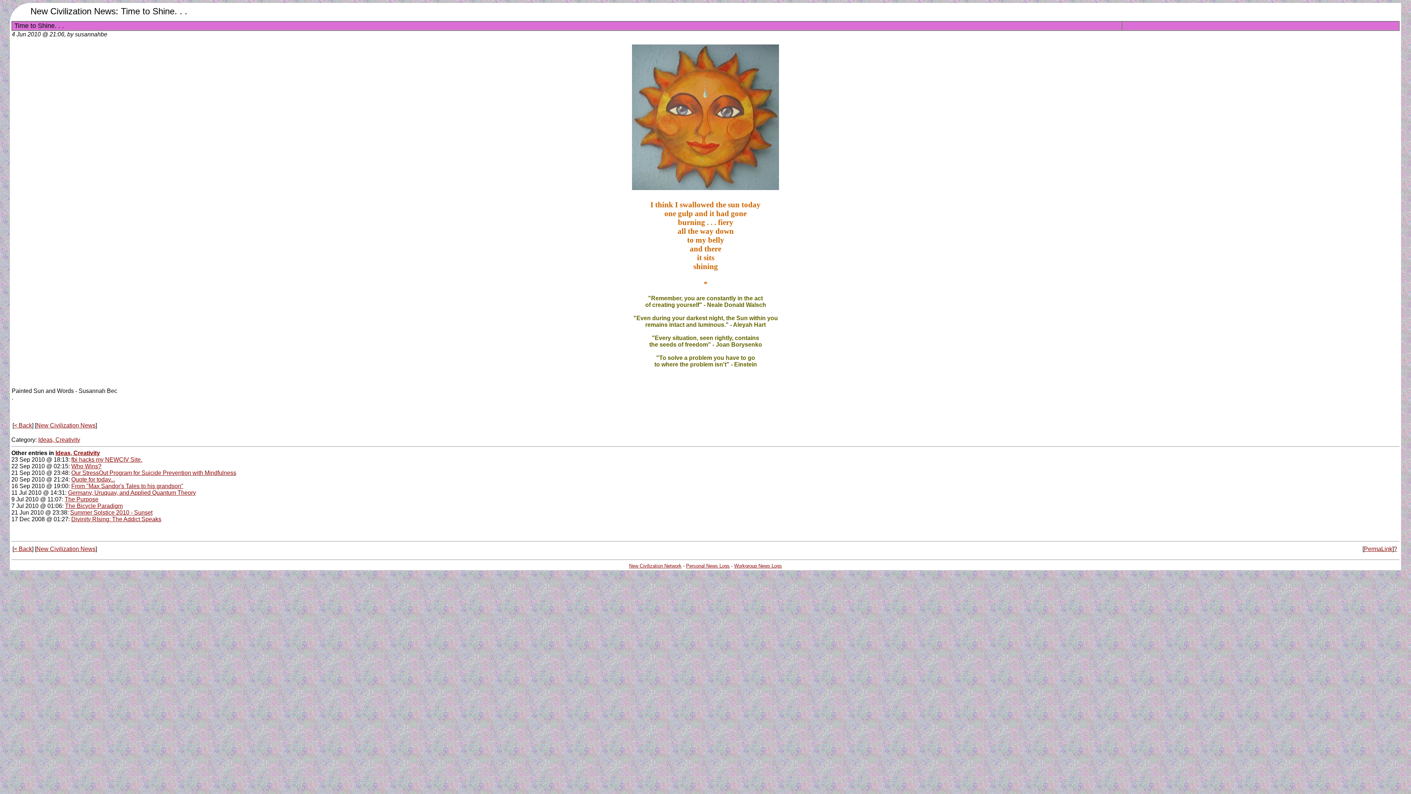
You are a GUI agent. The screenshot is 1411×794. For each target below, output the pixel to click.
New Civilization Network (655, 566)
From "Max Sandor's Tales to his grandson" (127, 486)
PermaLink (1378, 549)
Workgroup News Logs (758, 566)
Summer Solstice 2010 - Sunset (111, 512)
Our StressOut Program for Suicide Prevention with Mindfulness (153, 473)
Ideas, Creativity (59, 440)
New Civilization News (66, 425)
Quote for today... (93, 479)
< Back (23, 425)
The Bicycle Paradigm (94, 506)
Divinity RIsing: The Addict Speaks (116, 519)
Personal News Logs (708, 566)
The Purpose (81, 499)
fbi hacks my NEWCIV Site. (106, 460)
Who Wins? (86, 466)
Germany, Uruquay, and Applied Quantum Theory (132, 493)
